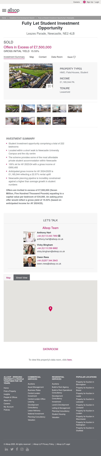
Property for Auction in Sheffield (85, 429)
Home (6, 387)
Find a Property (10, 391)
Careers (76, 2)
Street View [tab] (21, 277)
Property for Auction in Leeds (85, 394)
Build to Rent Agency (60, 387)
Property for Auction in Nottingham (85, 423)
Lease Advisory (34, 410)
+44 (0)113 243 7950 (47, 235)
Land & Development (60, 404)
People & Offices (10, 397)
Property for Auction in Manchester (85, 417)
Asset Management (36, 387)
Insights (7, 394)
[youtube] (27, 449)
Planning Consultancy (36, 416)
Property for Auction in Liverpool (85, 406)
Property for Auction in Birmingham (85, 383)
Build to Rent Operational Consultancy (62, 391)
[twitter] (12, 449)
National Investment (36, 413)
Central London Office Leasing (36, 400)
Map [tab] (8, 277)
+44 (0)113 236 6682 (47, 248)
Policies (7, 409)
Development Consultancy (33, 406)
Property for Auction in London (85, 411)
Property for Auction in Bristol (85, 388)
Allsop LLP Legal (63, 444)
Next (48, 76)
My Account (8, 406)
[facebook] (17, 449)
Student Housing (58, 414)
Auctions (31, 383)
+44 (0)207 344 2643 (47, 260)
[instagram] (22, 449)
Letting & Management (61, 408)
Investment (56, 401)
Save (70, 56)
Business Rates (34, 390)
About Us (7, 400)
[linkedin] (6, 449)
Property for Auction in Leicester (85, 400)
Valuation (31, 419)
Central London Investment (34, 394)
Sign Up (90, 2)
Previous (13, 76)
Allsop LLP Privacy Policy (43, 444)
